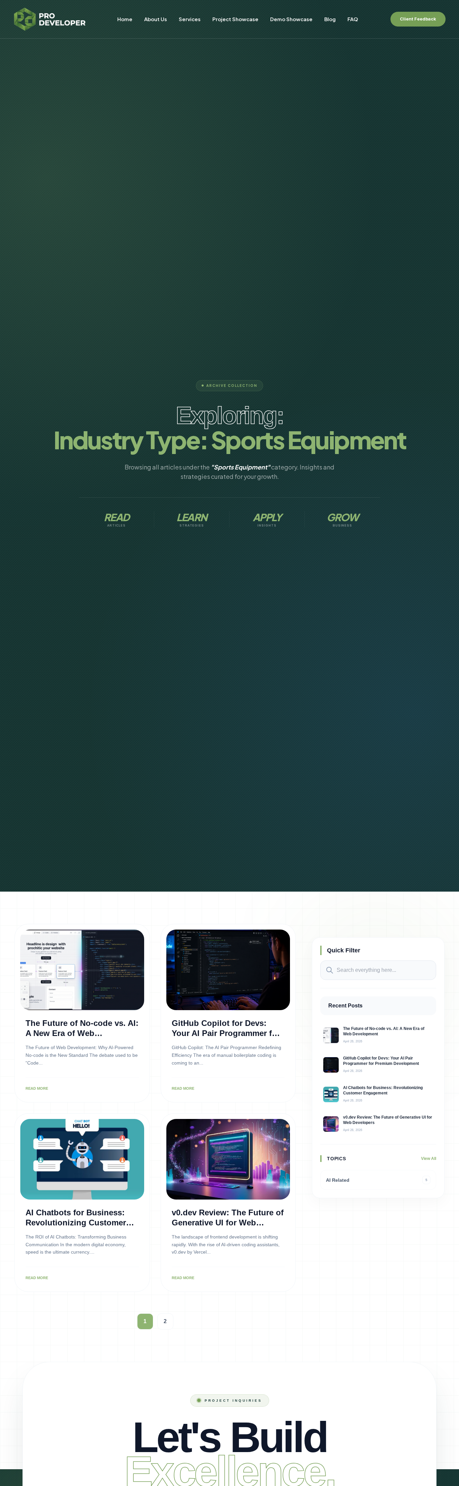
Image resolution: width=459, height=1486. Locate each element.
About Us (155, 19)
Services (190, 19)
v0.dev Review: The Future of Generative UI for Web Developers (228, 1222)
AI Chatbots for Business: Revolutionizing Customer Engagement (76, 1222)
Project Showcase (235, 19)
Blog (330, 19)
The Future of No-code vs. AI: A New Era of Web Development (82, 1033)
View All (428, 1158)
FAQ (352, 19)
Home (124, 19)
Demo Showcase (291, 19)
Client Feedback (418, 18)
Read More (37, 1088)
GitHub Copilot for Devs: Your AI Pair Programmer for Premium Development (226, 1033)
